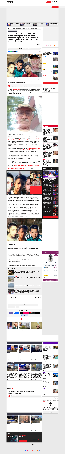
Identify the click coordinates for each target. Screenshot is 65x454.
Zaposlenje (49, 448)
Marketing (16, 448)
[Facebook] (44, 46)
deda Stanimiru (16, 89)
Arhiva (33, 448)
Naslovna (9, 28)
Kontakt (19, 448)
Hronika (13, 28)
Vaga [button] (57, 400)
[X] (48, 46)
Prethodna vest (13, 297)
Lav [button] (52, 400)
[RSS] (55, 46)
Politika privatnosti (38, 448)
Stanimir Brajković (12, 304)
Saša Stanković (26, 304)
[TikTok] (53, 46)
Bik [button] (45, 400)
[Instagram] (46, 46)
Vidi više (50, 412)
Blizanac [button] (48, 400)
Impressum (23, 448)
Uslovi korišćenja (44, 448)
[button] (38, 44)
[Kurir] (10, 2)
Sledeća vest (36, 297)
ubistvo (17, 306)
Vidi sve (50, 217)
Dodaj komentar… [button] (14, 395)
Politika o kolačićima (28, 448)
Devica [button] (54, 400)
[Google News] (57, 46)
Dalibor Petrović (12, 306)
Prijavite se (23, 441)
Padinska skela (19, 304)
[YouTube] (50, 46)
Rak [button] (50, 400)
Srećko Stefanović (34, 304)
